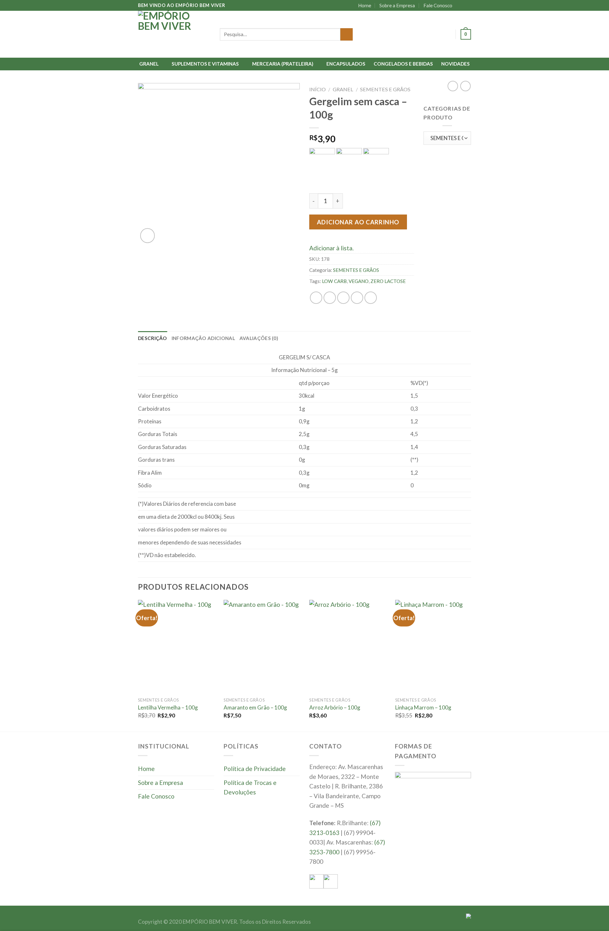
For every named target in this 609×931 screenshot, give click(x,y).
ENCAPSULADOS (345, 64)
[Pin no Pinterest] (357, 298)
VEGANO (359, 281)
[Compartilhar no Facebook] (316, 298)
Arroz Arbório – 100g (334, 707)
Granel (343, 89)
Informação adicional (203, 338)
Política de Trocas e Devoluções (250, 787)
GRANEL (149, 64)
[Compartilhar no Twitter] (330, 298)
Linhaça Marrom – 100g (423, 707)
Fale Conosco (437, 5)
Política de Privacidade (255, 768)
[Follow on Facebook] (460, 5)
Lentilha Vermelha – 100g (168, 707)
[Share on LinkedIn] (370, 298)
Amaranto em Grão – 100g (255, 707)
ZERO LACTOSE (388, 281)
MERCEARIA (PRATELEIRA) (282, 64)
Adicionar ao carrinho (358, 222)
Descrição (152, 338)
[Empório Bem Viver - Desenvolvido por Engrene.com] (174, 34)
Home (364, 5)
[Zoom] (147, 235)
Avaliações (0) (258, 338)
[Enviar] (346, 34)
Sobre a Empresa (397, 5)
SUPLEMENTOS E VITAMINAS (205, 64)
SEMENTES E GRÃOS (385, 89)
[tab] (152, 338)
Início (317, 89)
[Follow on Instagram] (467, 5)
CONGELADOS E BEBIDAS (403, 64)
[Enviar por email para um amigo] (343, 298)
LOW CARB (334, 281)
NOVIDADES (455, 64)
